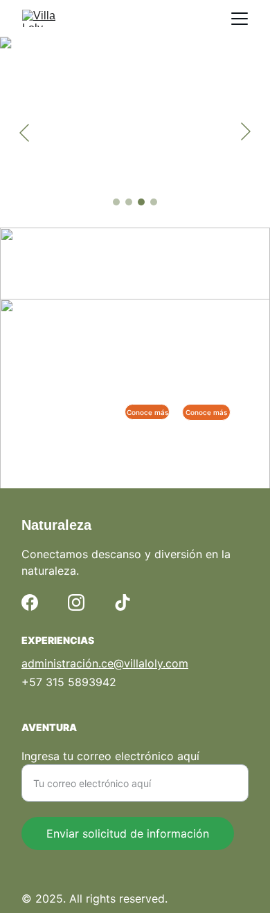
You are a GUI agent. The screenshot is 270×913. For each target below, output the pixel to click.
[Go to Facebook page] (29, 602)
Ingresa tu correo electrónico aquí (110, 756)
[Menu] (239, 18)
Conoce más (206, 412)
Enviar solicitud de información (127, 833)
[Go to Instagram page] (76, 602)
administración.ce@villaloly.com (104, 663)
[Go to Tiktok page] (122, 602)
